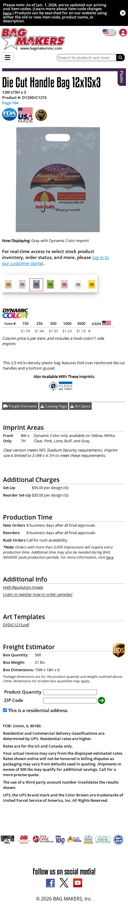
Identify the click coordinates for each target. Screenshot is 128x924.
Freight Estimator (22, 406)
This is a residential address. (37, 710)
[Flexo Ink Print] (61, 389)
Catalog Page (55, 406)
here (7, 12)
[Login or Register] (123, 32)
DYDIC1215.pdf (16, 624)
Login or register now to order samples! (37, 594)
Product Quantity (22, 692)
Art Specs (82, 406)
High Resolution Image (23, 587)
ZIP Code (13, 700)
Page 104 (10, 103)
